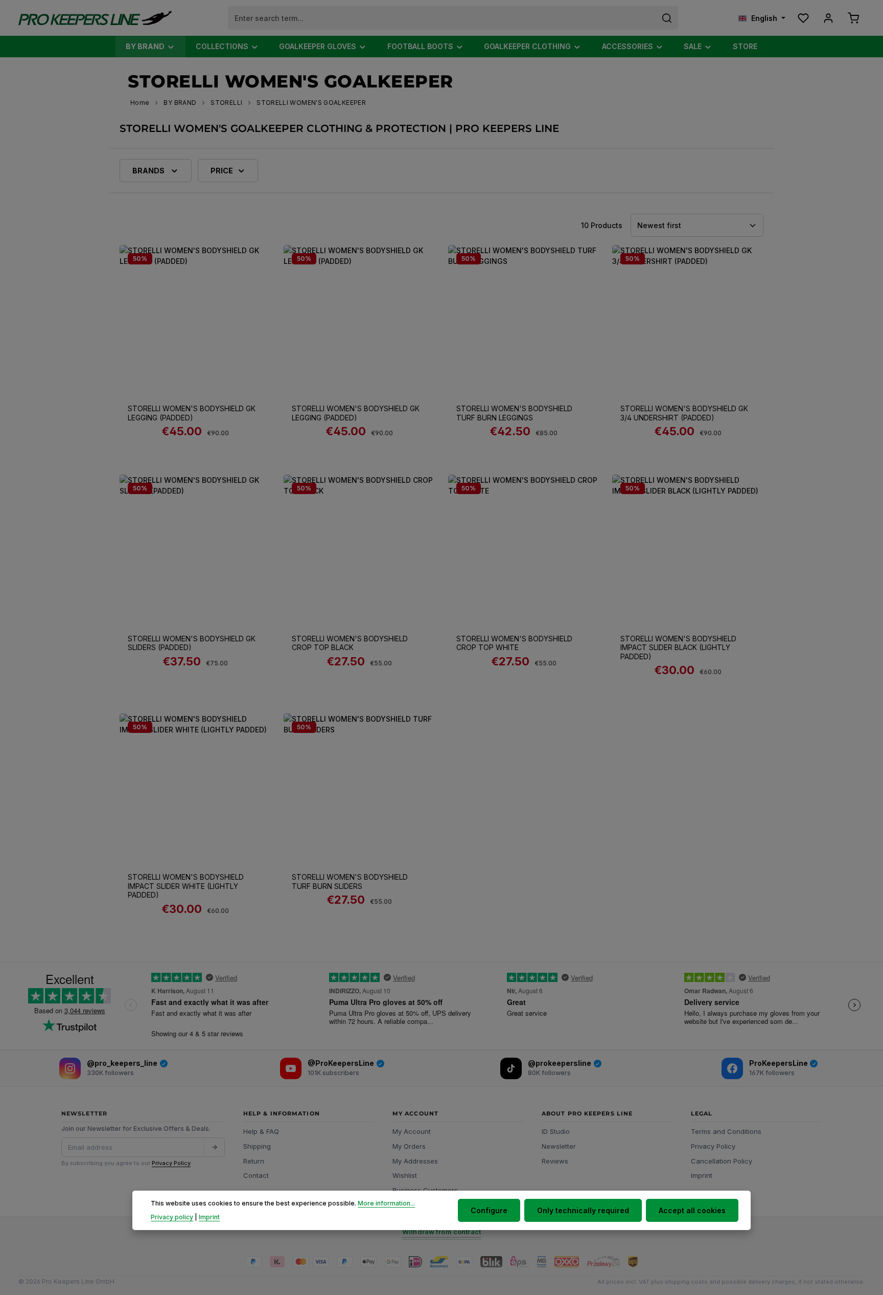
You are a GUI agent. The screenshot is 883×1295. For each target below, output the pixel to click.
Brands (148, 170)
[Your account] (828, 18)
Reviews (555, 1161)
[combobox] (442, 18)
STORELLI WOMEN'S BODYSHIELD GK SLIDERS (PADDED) (191, 643)
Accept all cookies (692, 1210)
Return (253, 1161)
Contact (256, 1175)
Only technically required (583, 1210)
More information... (386, 1204)
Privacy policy (172, 1217)
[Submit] (214, 1147)
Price (222, 170)
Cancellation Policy (721, 1161)
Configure (489, 1210)
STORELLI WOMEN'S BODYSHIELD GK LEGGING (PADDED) (191, 413)
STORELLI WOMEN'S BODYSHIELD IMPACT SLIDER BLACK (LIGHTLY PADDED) (678, 647)
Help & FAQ (261, 1131)
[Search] (667, 18)
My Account (411, 1131)
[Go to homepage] (95, 18)
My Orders (409, 1146)
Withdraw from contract (441, 1231)
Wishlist (404, 1175)
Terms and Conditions (726, 1131)
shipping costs (686, 1281)
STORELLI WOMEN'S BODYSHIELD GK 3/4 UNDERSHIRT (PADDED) (684, 413)
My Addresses (415, 1161)
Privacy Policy (171, 1163)
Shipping (257, 1146)
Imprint (701, 1175)
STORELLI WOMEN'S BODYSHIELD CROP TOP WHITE (514, 643)
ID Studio (556, 1131)
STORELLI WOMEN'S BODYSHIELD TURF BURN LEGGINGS (514, 413)
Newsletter (559, 1146)
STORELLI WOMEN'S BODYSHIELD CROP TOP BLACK (350, 643)
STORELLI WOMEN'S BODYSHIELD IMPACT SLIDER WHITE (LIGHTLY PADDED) (186, 886)
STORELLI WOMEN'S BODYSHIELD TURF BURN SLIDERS (350, 881)
